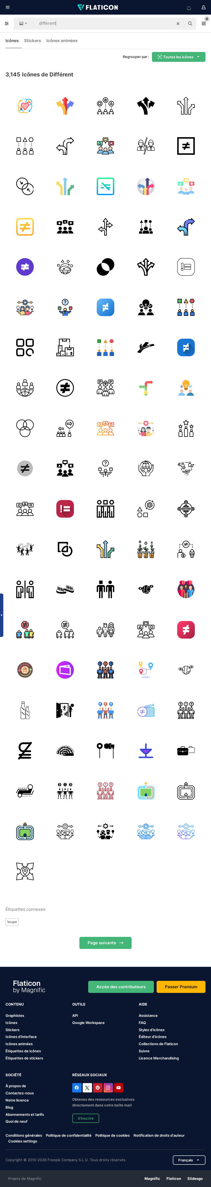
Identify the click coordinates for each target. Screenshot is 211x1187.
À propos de (15, 1086)
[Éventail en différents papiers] (65, 750)
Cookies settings (22, 1141)
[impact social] (146, 468)
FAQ (142, 1022)
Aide (143, 1004)
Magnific (152, 1178)
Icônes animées (61, 40)
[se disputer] (186, 589)
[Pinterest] (97, 1087)
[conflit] (146, 146)
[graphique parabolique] (146, 750)
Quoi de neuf (16, 1121)
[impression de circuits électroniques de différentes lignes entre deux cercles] (25, 791)
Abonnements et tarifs (24, 1114)
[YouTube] (118, 1087)
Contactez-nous (19, 1093)
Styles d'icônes (152, 1030)
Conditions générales (23, 1135)
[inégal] (105, 186)
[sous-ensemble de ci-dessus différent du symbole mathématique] (25, 750)
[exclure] (25, 589)
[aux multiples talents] (186, 468)
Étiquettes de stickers (24, 1058)
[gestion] (146, 509)
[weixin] (65, 670)
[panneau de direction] (146, 388)
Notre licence (17, 1100)
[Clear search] (178, 24)
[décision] (65, 307)
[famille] (105, 630)
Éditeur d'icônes (152, 1036)
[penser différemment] (25, 307)
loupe (12, 922)
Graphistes (14, 1015)
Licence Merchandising (159, 1058)
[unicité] (25, 348)
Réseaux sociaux (89, 1075)
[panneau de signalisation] (65, 146)
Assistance (148, 1015)
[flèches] (65, 106)
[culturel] (25, 388)
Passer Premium (181, 986)
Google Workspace (88, 1022)
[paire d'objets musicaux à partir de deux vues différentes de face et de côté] (105, 750)
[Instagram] (108, 1087)
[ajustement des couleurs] (25, 428)
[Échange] (65, 267)
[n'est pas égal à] (186, 146)
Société (13, 1075)
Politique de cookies (112, 1135)
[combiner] (25, 186)
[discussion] (105, 146)
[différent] (146, 348)
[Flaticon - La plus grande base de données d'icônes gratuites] (98, 7)
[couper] (65, 549)
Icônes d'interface (21, 1036)
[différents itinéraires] (146, 670)
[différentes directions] (25, 871)
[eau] (146, 549)
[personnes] (25, 106)
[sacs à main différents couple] (186, 750)
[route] (146, 186)
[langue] (186, 670)
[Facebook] (77, 1087)
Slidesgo (195, 1178)
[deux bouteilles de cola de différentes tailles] (25, 710)
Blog (9, 1107)
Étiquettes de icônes (23, 1051)
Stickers (32, 40)
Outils (78, 1004)
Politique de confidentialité (68, 1135)
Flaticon (173, 1178)
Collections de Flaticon (158, 1044)
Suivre (144, 1051)
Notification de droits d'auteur (159, 1135)
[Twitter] (87, 1087)
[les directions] (105, 227)
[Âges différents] (25, 670)
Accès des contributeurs (121, 986)
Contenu (14, 1004)
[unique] (25, 146)
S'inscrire (86, 1118)
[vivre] (186, 428)
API (75, 1015)
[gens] (25, 549)
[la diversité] (105, 509)
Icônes (12, 40)
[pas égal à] (25, 468)
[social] (186, 549)
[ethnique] (105, 106)
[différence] (65, 227)
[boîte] (65, 348)
